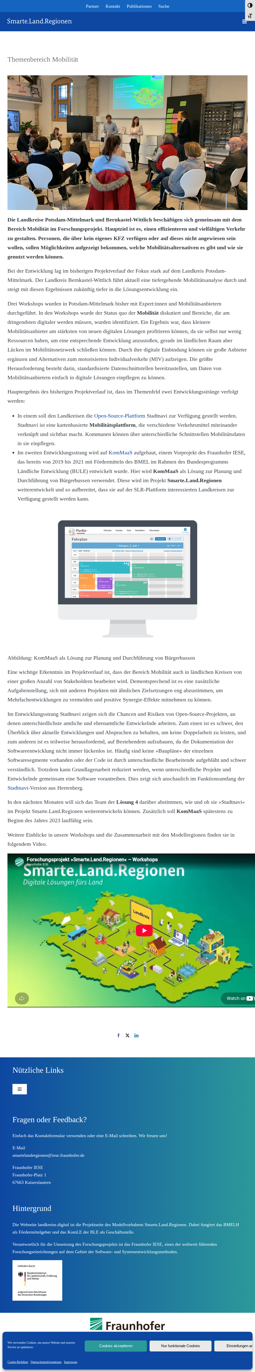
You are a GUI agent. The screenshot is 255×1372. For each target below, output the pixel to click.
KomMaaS (120, 452)
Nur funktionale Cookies (180, 1346)
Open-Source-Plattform (119, 416)
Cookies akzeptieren (115, 1346)
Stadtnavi (17, 788)
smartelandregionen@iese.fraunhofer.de (48, 1155)
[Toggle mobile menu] (245, 21)
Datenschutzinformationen (46, 1362)
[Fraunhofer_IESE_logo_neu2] (127, 1320)
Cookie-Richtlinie (17, 1362)
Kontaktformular (50, 1135)
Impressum (70, 1362)
